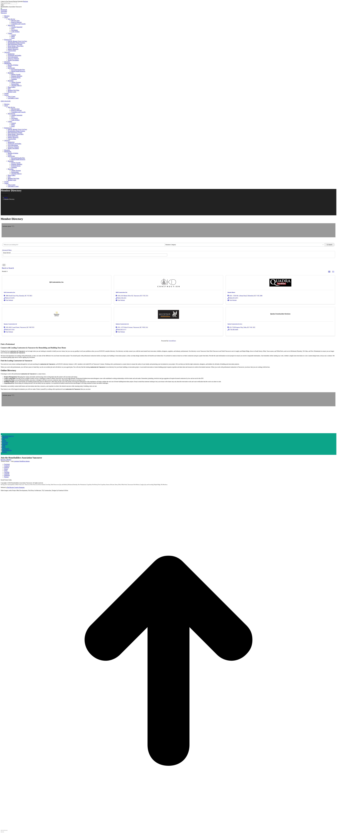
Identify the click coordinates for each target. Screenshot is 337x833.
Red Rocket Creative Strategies (15, 487)
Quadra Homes (231, 292)
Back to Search (8, 268)
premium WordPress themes (22, 461)
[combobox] (245, 244)
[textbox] (4, 254)
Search (330, 244)
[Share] (3, 830)
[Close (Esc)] (1, 830)
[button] (329, 272)
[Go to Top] (168, 828)
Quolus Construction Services (235, 324)
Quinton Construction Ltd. (122, 324)
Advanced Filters (6, 250)
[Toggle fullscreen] (5, 830)
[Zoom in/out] (6, 830)
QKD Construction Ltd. (121, 292)
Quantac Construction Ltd (10, 324)
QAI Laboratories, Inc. (9, 292)
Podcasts (25, 1)
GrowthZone (172, 341)
